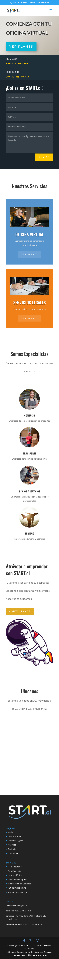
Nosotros (12, 844)
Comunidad (13, 853)
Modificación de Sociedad (19, 883)
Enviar (44, 157)
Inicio (10, 832)
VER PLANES (29, 254)
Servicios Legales (15, 840)
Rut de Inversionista (17, 887)
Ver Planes (21, 46)
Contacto (12, 849)
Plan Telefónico (15, 875)
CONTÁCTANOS (20, 611)
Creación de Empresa (17, 879)
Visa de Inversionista (17, 892)
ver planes (29, 318)
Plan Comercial (15, 871)
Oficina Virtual (14, 836)
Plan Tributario (15, 866)
